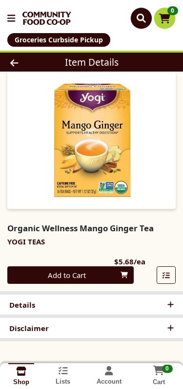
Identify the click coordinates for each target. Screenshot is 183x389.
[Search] (141, 18)
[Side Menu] (11, 18)
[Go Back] (28, 62)
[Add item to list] (166, 275)
